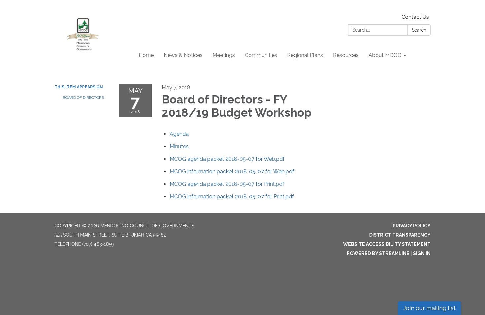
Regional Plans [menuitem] (305, 55)
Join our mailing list (429, 307)
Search (419, 30)
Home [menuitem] (146, 55)
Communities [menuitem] (261, 55)
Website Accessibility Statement (387, 244)
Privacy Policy (412, 225)
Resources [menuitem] (346, 55)
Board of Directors (83, 97)
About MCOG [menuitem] (385, 55)
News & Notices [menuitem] (183, 55)
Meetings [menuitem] (223, 55)
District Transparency (400, 235)
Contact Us (415, 17)
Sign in (422, 253)
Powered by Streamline (378, 253)
